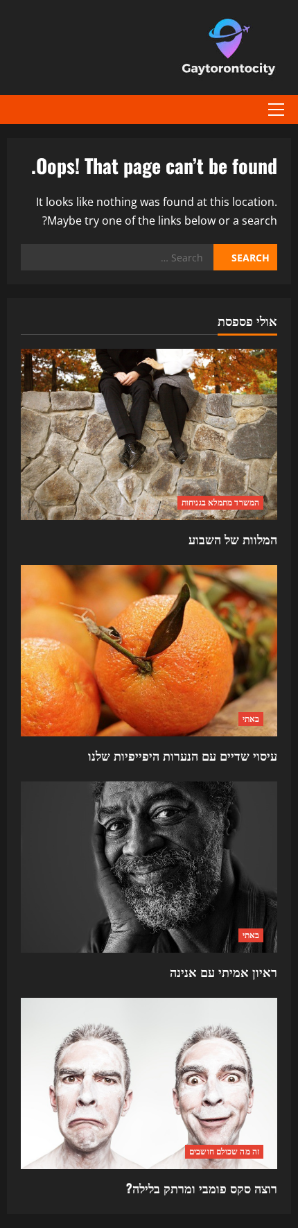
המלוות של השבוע (233, 539)
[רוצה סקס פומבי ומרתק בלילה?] (149, 1083)
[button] (276, 109)
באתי (251, 719)
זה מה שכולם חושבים (224, 1151)
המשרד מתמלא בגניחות (220, 502)
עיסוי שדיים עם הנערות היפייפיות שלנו (182, 755)
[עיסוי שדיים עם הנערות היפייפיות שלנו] (149, 650)
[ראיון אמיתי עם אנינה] (149, 867)
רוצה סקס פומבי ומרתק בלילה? (201, 1188)
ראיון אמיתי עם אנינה (223, 971)
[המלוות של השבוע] (149, 434)
